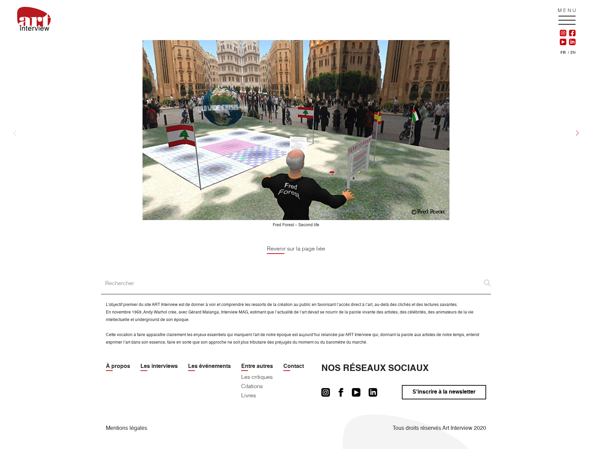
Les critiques (257, 376)
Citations (252, 386)
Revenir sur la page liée (296, 248)
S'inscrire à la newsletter (444, 392)
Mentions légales (126, 428)
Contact (293, 366)
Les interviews (159, 366)
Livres (248, 395)
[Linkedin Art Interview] (571, 42)
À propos (118, 366)
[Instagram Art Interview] (563, 33)
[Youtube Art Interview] (563, 42)
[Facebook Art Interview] (571, 33)
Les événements (209, 366)
